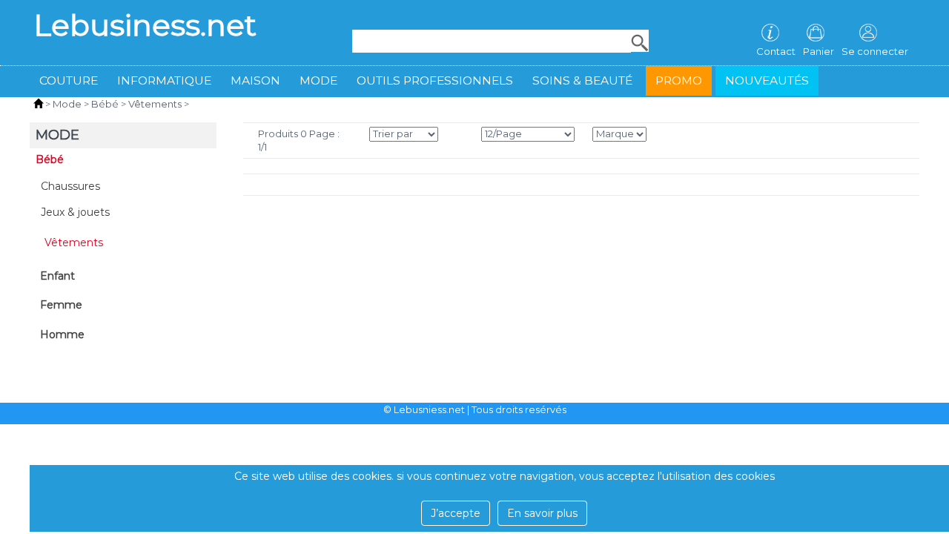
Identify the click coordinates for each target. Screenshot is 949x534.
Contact (776, 51)
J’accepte (455, 513)
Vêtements (155, 104)
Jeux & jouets (75, 212)
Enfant (57, 276)
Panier (818, 51)
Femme (61, 305)
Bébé (105, 104)
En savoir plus (542, 513)
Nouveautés (767, 80)
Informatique (164, 80)
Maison (255, 80)
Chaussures (70, 186)
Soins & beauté (582, 80)
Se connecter (874, 51)
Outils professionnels (435, 80)
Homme (62, 334)
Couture (68, 80)
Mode (318, 80)
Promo (678, 80)
